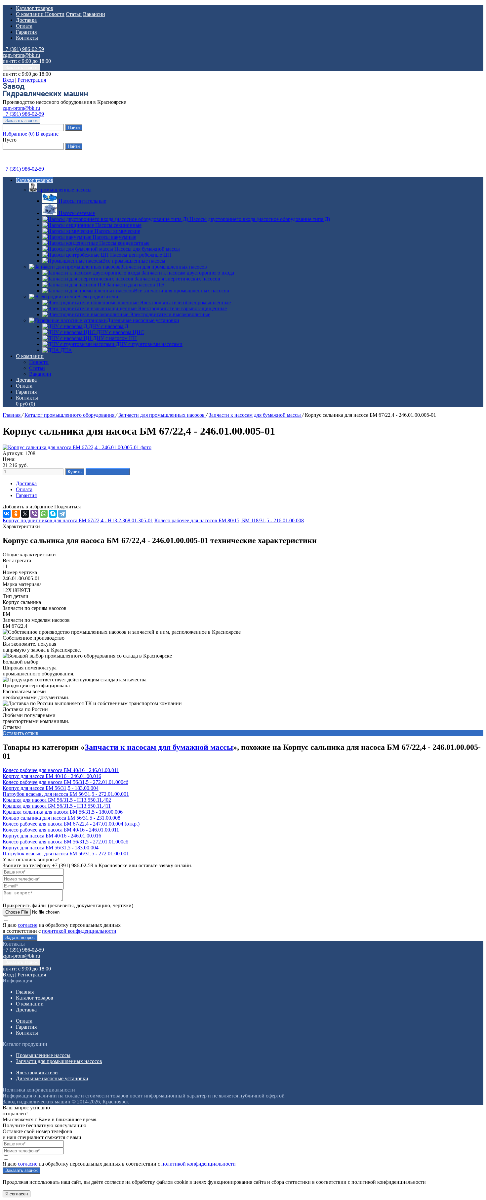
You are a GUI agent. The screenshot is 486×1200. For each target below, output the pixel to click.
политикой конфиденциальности (79, 931)
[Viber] (34, 514)
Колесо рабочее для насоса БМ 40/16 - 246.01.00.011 (61, 770)
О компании (30, 14)
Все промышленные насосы (133, 261)
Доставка (26, 20)
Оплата (24, 26)
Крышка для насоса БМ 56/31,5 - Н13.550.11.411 (57, 806)
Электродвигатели (97, 296)
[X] (25, 514)
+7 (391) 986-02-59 (23, 49)
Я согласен (16, 1193)
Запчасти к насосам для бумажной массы (255, 415)
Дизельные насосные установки (143, 320)
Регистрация (32, 80)
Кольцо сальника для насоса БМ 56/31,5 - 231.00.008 (61, 818)
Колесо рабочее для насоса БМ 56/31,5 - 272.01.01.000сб (65, 782)
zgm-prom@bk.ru (21, 55)
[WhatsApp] (44, 514)
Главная (12, 415)
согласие (27, 925)
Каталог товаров (34, 8)
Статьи (74, 14)
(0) (25, 404)
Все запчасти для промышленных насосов (181, 290)
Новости (54, 14)
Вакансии (94, 14)
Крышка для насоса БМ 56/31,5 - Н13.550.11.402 (57, 800)
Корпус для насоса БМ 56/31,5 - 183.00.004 (51, 788)
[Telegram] (62, 514)
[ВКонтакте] (7, 514)
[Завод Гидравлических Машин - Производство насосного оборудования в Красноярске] (45, 96)
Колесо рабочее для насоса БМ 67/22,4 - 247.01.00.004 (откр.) (71, 824)
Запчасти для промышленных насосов (164, 267)
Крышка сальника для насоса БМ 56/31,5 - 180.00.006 (63, 812)
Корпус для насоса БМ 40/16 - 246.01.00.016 (52, 776)
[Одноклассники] (16, 514)
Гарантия (26, 32)
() (18, 134)
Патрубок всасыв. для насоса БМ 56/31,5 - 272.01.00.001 (66, 794)
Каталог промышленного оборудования (70, 415)
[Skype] (53, 514)
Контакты (27, 38)
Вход (8, 80)
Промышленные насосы (64, 190)
